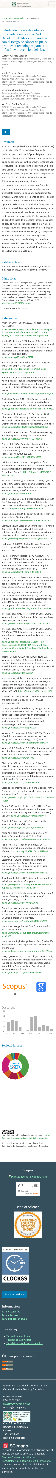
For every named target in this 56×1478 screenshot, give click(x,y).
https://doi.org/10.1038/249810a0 (18, 758)
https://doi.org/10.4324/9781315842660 (29, 851)
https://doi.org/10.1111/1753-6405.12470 (21, 782)
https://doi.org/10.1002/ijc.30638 (18, 493)
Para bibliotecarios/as (14, 1318)
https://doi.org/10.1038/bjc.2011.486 (28, 816)
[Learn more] (14, 1119)
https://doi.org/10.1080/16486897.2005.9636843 (25, 427)
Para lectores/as (11, 1311)
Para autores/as (10, 1315)
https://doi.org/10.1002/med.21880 (35, 691)
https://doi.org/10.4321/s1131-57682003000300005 (26, 520)
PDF (6, 132)
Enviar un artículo (15, 1294)
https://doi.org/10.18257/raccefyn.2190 (18, 303)
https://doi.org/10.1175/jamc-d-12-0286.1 (21, 572)
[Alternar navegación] (52, 4)
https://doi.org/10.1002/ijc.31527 (17, 357)
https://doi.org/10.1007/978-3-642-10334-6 (22, 439)
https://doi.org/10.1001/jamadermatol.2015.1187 (25, 872)
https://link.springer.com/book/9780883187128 (25, 827)
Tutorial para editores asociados (24, 1343)
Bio (3, 68)
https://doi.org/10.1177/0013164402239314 (22, 972)
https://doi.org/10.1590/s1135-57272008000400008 (26, 839)
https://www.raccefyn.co (17, 1403)
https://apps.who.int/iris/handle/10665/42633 (24, 921)
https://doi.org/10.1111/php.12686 (26, 508)
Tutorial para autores (18, 1336)
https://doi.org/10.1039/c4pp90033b (19, 727)
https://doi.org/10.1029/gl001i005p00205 (21, 457)
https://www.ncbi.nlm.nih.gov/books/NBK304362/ (26, 623)
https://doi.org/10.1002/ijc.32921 (17, 673)
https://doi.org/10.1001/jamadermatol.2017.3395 (25, 742)
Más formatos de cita (14, 308)
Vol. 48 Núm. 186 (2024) (12, 18)
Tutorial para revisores (18, 1339)
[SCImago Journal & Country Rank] (28, 1176)
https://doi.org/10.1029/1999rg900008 (20, 903)
